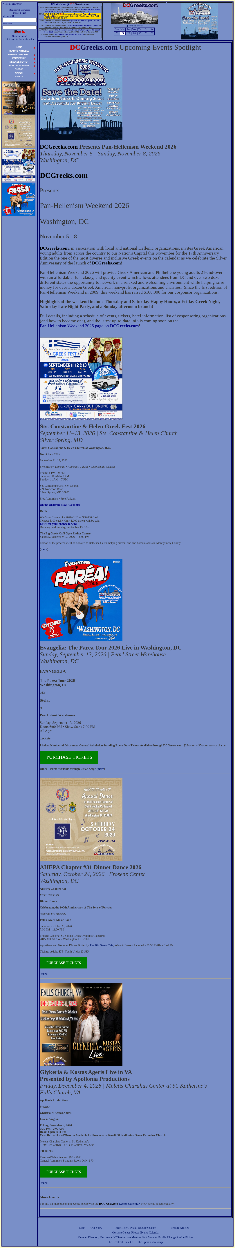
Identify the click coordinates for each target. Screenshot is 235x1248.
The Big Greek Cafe (101, 945)
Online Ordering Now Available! (60, 504)
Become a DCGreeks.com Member (120, 1237)
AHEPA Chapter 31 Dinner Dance (84, 25)
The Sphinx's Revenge (150, 1242)
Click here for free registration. (20, 39)
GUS (133, 1242)
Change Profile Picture (180, 1237)
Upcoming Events (134, 25)
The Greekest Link (118, 1242)
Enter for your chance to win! (58, 523)
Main (82, 1227)
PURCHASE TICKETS (69, 757)
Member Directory (88, 1237)
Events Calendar (149, 1232)
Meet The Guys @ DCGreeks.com (135, 1227)
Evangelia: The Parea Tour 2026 (69, 34)
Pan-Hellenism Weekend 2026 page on (89, 325)
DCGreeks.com (59, 146)
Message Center (121, 1232)
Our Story (96, 1227)
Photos (135, 1232)
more (44, 549)
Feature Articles (180, 1227)
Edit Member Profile (154, 1237)
